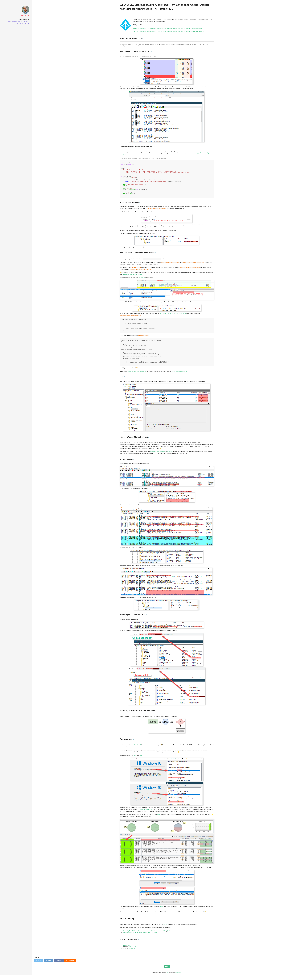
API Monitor (142, 277)
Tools (22, 21)
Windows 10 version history (146, 809)
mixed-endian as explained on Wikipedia (132, 274)
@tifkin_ (169, 931)
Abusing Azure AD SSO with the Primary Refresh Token (136, 932)
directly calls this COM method (179, 371)
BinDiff (158, 814)
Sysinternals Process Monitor (157, 451)
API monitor (170, 451)
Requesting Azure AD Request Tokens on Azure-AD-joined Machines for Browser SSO (144, 931)
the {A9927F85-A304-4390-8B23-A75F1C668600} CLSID (173, 313)
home (9, 21)
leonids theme (178, 972)
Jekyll (168, 972)
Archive (15, 21)
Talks (19, 21)
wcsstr (161, 906)
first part (165, 924)
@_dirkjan (154, 932)
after (141, 755)
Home (166, 966)
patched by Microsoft (136, 745)
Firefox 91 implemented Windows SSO (137, 371)
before (135, 755)
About (12, 21)
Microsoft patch (126, 945)
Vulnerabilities (26, 21)
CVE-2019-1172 (132, 947)
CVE (127, 14)
